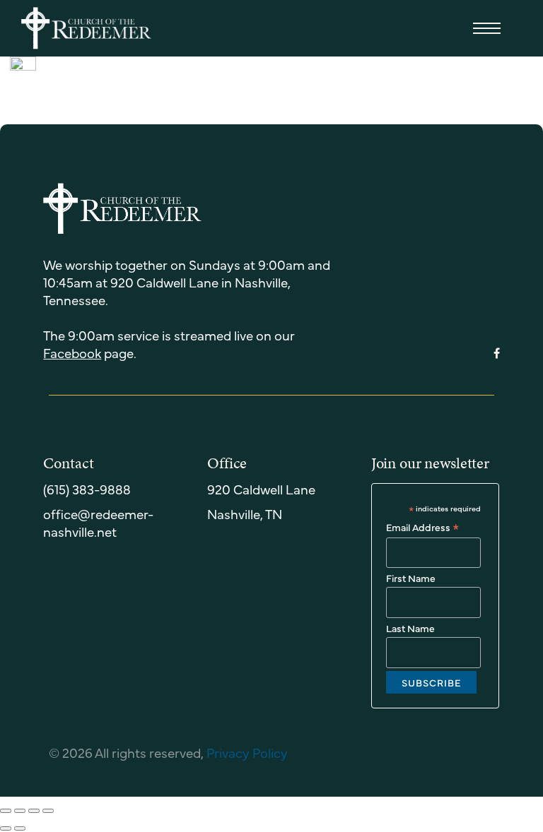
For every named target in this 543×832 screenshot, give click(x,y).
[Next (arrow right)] (19, 828)
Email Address (422, 526)
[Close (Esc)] (5, 811)
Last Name (410, 628)
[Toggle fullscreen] (34, 811)
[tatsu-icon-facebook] (497, 354)
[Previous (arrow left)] (5, 828)
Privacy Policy (247, 752)
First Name (411, 578)
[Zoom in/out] (48, 811)
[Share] (19, 811)
